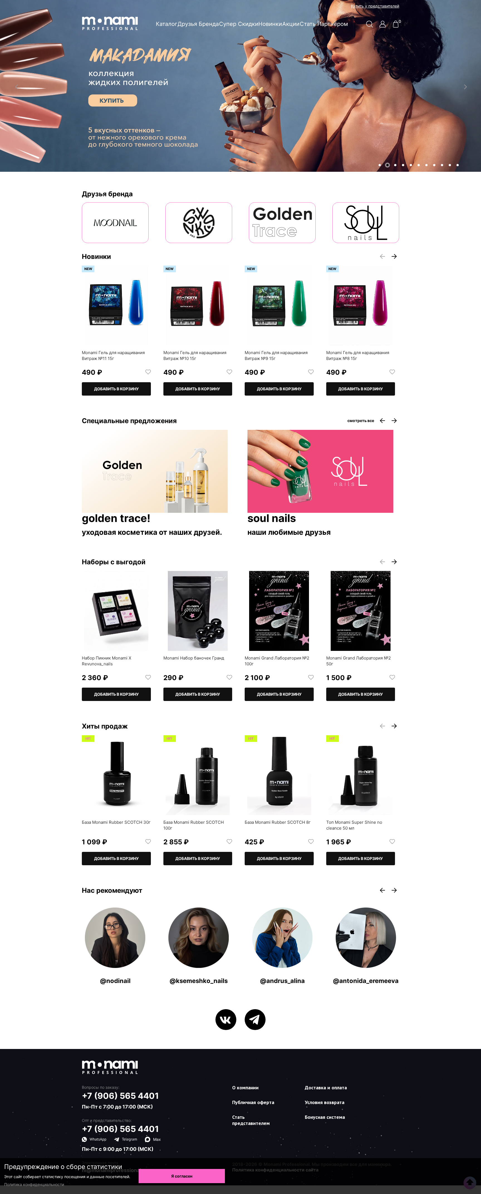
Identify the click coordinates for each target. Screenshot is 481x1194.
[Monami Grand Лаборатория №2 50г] (360, 611)
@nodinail (115, 980)
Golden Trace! (116, 518)
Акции (291, 24)
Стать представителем (251, 1120)
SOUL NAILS (271, 518)
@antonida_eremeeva (366, 980)
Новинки (270, 24)
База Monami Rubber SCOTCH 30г (116, 822)
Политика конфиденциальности (34, 1184)
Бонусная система (325, 1117)
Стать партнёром (324, 24)
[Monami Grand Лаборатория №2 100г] (279, 611)
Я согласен (181, 1176)
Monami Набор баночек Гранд (193, 658)
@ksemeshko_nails (199, 980)
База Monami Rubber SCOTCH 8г (278, 822)
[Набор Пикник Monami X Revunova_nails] (116, 611)
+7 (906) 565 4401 (120, 1096)
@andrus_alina (282, 980)
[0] (395, 26)
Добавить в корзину (116, 388)
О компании (245, 1087)
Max (157, 1139)
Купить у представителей (375, 6)
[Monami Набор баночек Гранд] (197, 611)
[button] (380, 165)
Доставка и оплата (326, 1087)
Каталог (166, 24)
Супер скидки (238, 24)
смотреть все (360, 421)
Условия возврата (324, 1102)
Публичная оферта (253, 1102)
